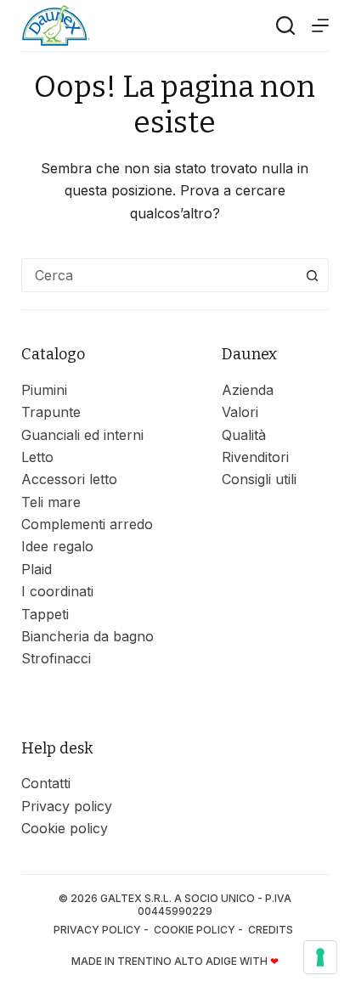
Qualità (244, 434)
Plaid (36, 569)
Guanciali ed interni (82, 434)
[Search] (285, 25)
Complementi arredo (87, 524)
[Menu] (320, 25)
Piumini (44, 389)
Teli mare (51, 502)
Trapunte (51, 411)
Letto (37, 456)
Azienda (248, 389)
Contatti (46, 783)
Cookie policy (64, 828)
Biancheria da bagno (87, 636)
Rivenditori (255, 456)
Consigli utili (259, 479)
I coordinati (57, 591)
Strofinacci (56, 658)
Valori (240, 411)
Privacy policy (66, 806)
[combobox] (159, 275)
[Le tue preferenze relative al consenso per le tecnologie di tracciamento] (320, 957)
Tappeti (45, 614)
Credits (272, 929)
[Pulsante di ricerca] (312, 275)
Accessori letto (69, 479)
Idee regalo (57, 546)
